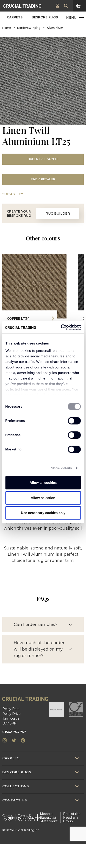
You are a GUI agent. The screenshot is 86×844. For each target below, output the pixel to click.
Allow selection (43, 498)
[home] (22, 5)
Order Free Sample (43, 159)
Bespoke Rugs (45, 17)
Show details (61, 468)
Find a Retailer (43, 179)
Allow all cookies (43, 483)
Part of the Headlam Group (71, 817)
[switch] (74, 420)
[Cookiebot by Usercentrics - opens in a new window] (61, 327)
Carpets (14, 17)
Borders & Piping (29, 27)
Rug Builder (58, 213)
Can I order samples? (35, 624)
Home (6, 27)
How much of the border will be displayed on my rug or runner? (39, 649)
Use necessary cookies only (43, 513)
